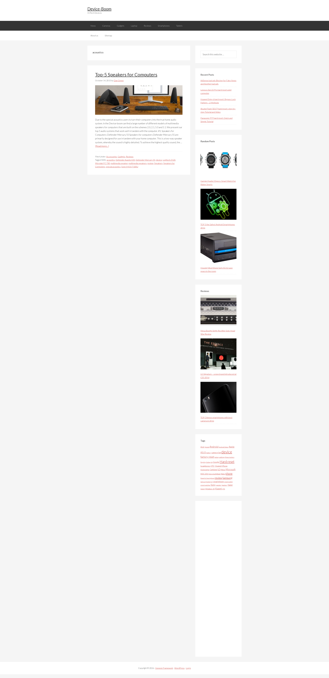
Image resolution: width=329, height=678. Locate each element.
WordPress (179, 668)
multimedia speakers (138, 163)
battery (208, 453)
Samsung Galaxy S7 (206, 482)
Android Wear (223, 447)
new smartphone (215, 474)
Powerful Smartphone (207, 478)
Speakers (158, 163)
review (150, 163)
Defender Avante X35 (125, 160)
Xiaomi (218, 488)
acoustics (111, 160)
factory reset (207, 456)
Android (214, 446)
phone (228, 473)
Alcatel (207, 447)
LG (219, 469)
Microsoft (230, 469)
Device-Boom (99, 8)
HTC (212, 466)
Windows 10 (210, 489)
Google (216, 462)
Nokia (223, 474)
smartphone (218, 481)
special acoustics (113, 166)
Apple (231, 446)
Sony (213, 485)
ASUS (203, 452)
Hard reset (227, 461)
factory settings (219, 457)
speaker (218, 485)
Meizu (223, 469)
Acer (202, 447)
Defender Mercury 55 (145, 160)
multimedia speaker (119, 163)
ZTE (223, 489)
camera (214, 452)
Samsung (227, 477)
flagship (203, 462)
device (159, 160)
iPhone (224, 466)
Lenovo (213, 469)
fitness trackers (229, 457)
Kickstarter (205, 469)
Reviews (129, 156)
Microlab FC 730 (102, 163)
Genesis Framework (164, 668)
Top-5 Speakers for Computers (126, 74)
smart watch (228, 482)
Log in (188, 668)
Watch (202, 489)
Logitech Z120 (169, 160)
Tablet (230, 485)
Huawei (218, 466)
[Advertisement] (219, 578)
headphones (205, 466)
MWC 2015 (204, 474)
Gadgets (121, 156)
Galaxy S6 (209, 462)
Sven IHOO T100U (129, 166)
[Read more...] (102, 146)
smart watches (205, 485)
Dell (219, 453)
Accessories (111, 156)
